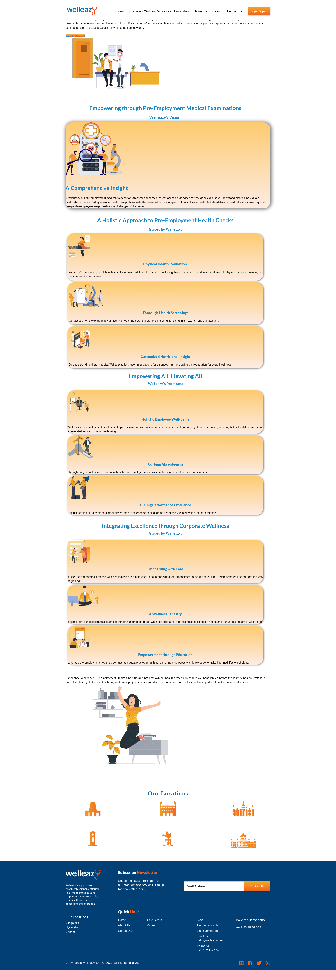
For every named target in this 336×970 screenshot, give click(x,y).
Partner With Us (207, 925)
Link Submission (207, 930)
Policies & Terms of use (251, 919)
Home (120, 11)
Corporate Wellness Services (149, 11)
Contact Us (234, 11)
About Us (201, 11)
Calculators (182, 11)
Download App (248, 926)
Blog (200, 919)
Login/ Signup (259, 11)
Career (217, 11)
